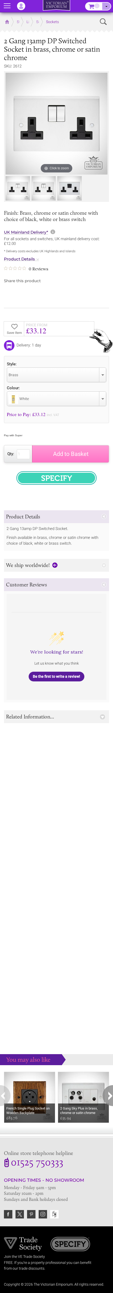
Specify (70, 1245)
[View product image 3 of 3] (69, 188)
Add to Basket (71, 454)
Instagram (43, 1214)
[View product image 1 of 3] (18, 188)
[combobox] (56, 374)
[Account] (24, 6)
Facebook (8, 1214)
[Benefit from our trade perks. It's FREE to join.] (23, 1244)
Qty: (10, 453)
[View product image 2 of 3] (44, 188)
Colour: (13, 388)
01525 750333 (37, 1163)
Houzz (54, 1214)
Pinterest (31, 1214)
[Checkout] (106, 6)
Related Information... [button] (30, 716)
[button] (56, 516)
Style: (12, 364)
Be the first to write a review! (56, 676)
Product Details (19, 259)
